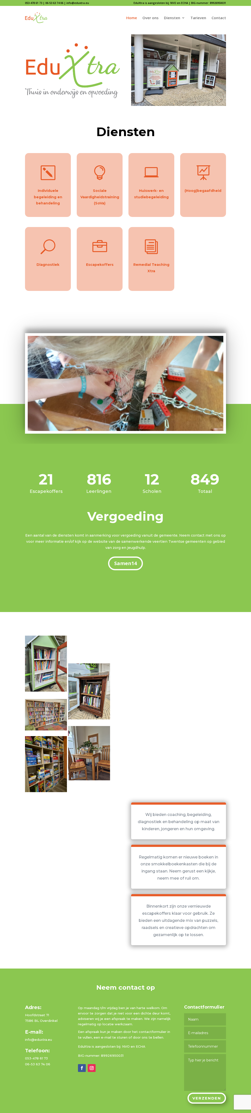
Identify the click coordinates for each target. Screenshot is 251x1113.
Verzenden (206, 1098)
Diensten (172, 17)
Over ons (150, 17)
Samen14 (125, 563)
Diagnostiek (48, 264)
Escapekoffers (99, 264)
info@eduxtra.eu (77, 3)
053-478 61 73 (33, 3)
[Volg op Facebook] (82, 1068)
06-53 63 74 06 (54, 3)
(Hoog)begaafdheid (203, 190)
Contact (219, 17)
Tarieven (198, 17)
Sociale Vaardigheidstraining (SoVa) (99, 196)
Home (131, 17)
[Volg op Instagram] (92, 1068)
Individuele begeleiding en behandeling (48, 196)
